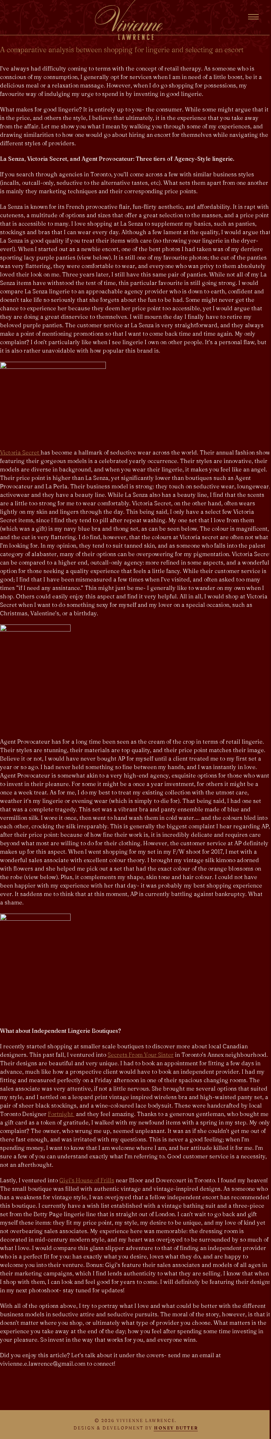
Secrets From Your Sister (141, 1054)
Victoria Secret (20, 452)
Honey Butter (176, 1428)
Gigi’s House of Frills (86, 1180)
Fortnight (61, 1113)
